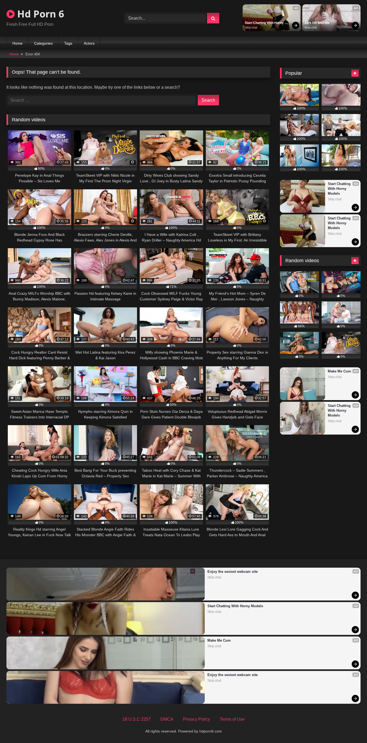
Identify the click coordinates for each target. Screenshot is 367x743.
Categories (43, 43)
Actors (89, 43)
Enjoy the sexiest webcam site (232, 572)
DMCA (166, 719)
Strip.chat (251, 27)
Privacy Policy (196, 719)
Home (17, 43)
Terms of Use (232, 719)
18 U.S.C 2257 (137, 719)
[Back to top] (350, 727)
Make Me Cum (339, 371)
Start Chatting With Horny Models (265, 23)
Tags (68, 43)
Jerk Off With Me (317, 23)
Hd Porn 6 (39, 13)
